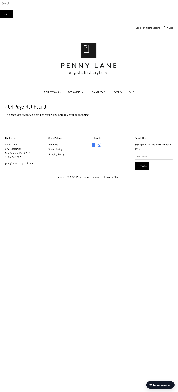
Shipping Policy (56, 154)
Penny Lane (82, 177)
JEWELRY (117, 92)
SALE (131, 92)
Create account (153, 27)
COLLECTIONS (51, 92)
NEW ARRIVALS (97, 92)
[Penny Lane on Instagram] (99, 146)
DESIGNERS (74, 92)
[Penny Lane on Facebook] (94, 146)
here (60, 115)
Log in (138, 27)
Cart (171, 27)
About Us (53, 145)
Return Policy (55, 149)
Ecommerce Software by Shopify (106, 177)
